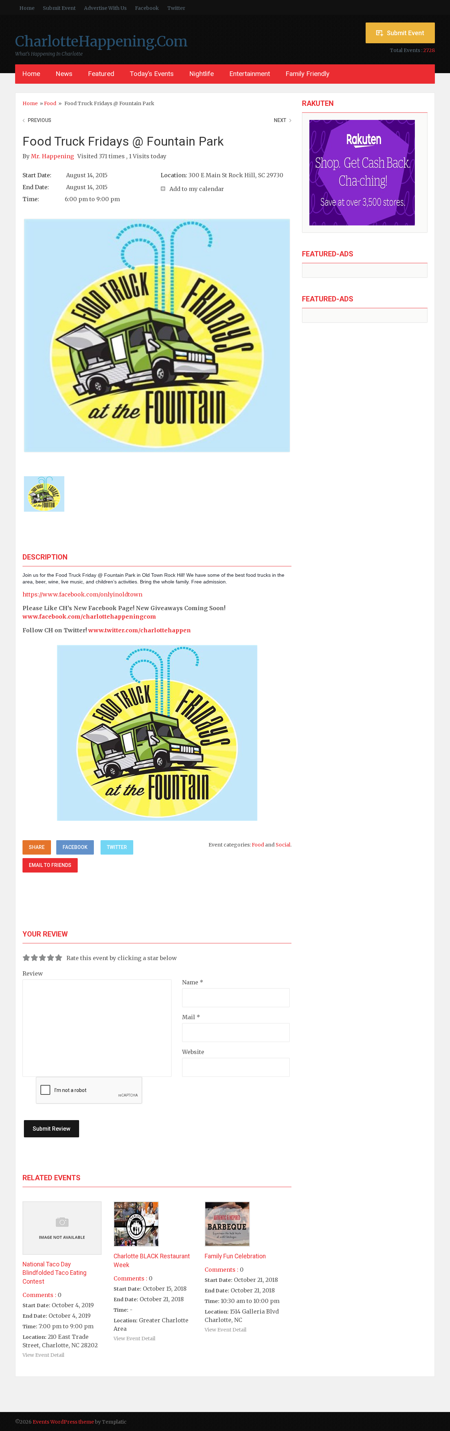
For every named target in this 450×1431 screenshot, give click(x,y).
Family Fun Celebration (235, 1256)
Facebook (147, 8)
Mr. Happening (53, 156)
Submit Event (59, 8)
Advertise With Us (105, 8)
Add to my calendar (196, 188)
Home (26, 8)
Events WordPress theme (63, 1422)
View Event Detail (43, 1355)
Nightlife (201, 74)
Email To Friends (50, 865)
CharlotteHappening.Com (101, 41)
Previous (39, 120)
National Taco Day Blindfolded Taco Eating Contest (54, 1273)
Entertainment (249, 74)
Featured (101, 74)
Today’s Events (152, 74)
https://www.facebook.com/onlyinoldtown (82, 594)
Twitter (176, 8)
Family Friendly (307, 74)
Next (280, 120)
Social (283, 845)
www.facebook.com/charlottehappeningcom (89, 616)
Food (50, 103)
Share (37, 847)
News (64, 74)
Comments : (39, 1294)
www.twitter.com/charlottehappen (139, 630)
